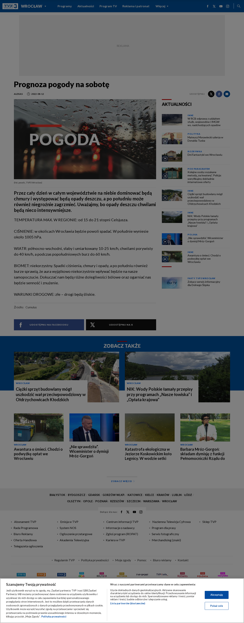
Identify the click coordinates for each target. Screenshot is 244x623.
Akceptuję (216, 594)
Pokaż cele (216, 605)
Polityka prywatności (53, 616)
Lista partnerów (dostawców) (127, 603)
